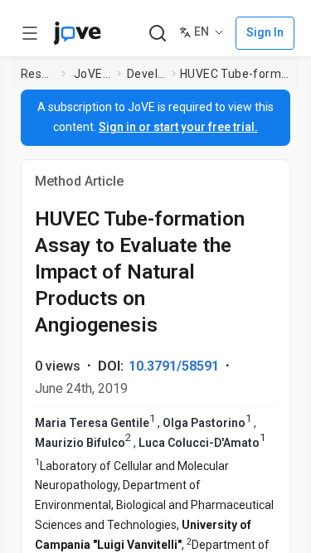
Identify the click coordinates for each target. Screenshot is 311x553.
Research (38, 73)
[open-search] (157, 34)
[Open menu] (30, 33)
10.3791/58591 (174, 366)
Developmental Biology (146, 73)
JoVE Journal (92, 73)
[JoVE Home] (77, 33)
